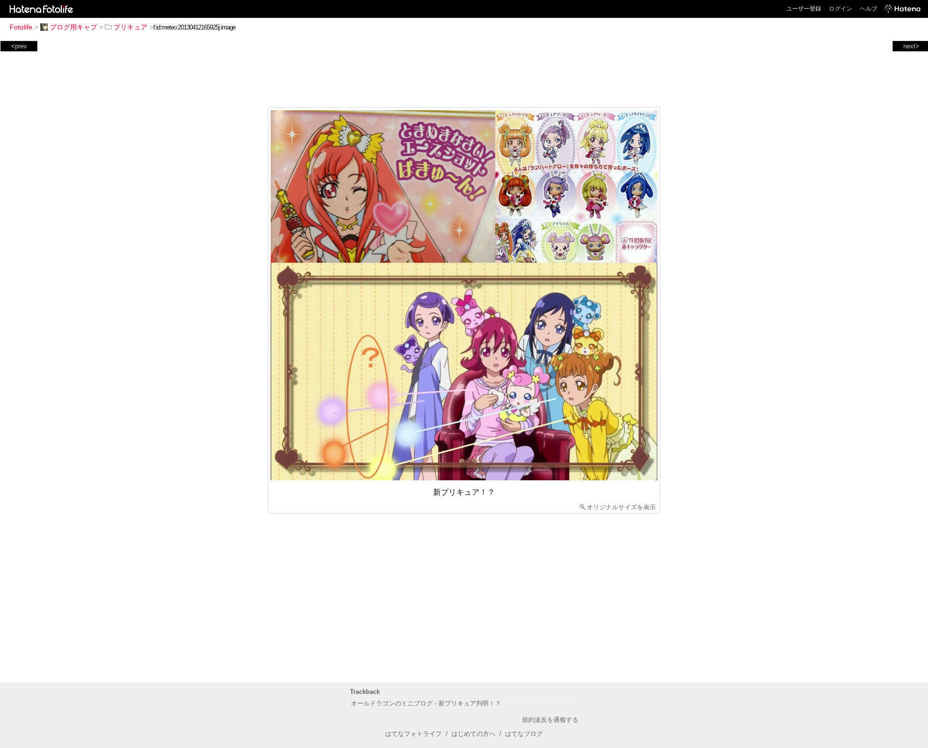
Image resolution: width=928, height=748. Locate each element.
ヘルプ (868, 8)
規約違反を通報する (550, 719)
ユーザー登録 (803, 8)
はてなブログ (524, 733)
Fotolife (21, 27)
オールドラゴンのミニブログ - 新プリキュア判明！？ (426, 703)
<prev (19, 46)
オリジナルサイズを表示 (621, 507)
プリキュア (130, 27)
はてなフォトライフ (413, 733)
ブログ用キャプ (73, 27)
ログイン (840, 8)
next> (911, 46)
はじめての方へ (473, 733)
